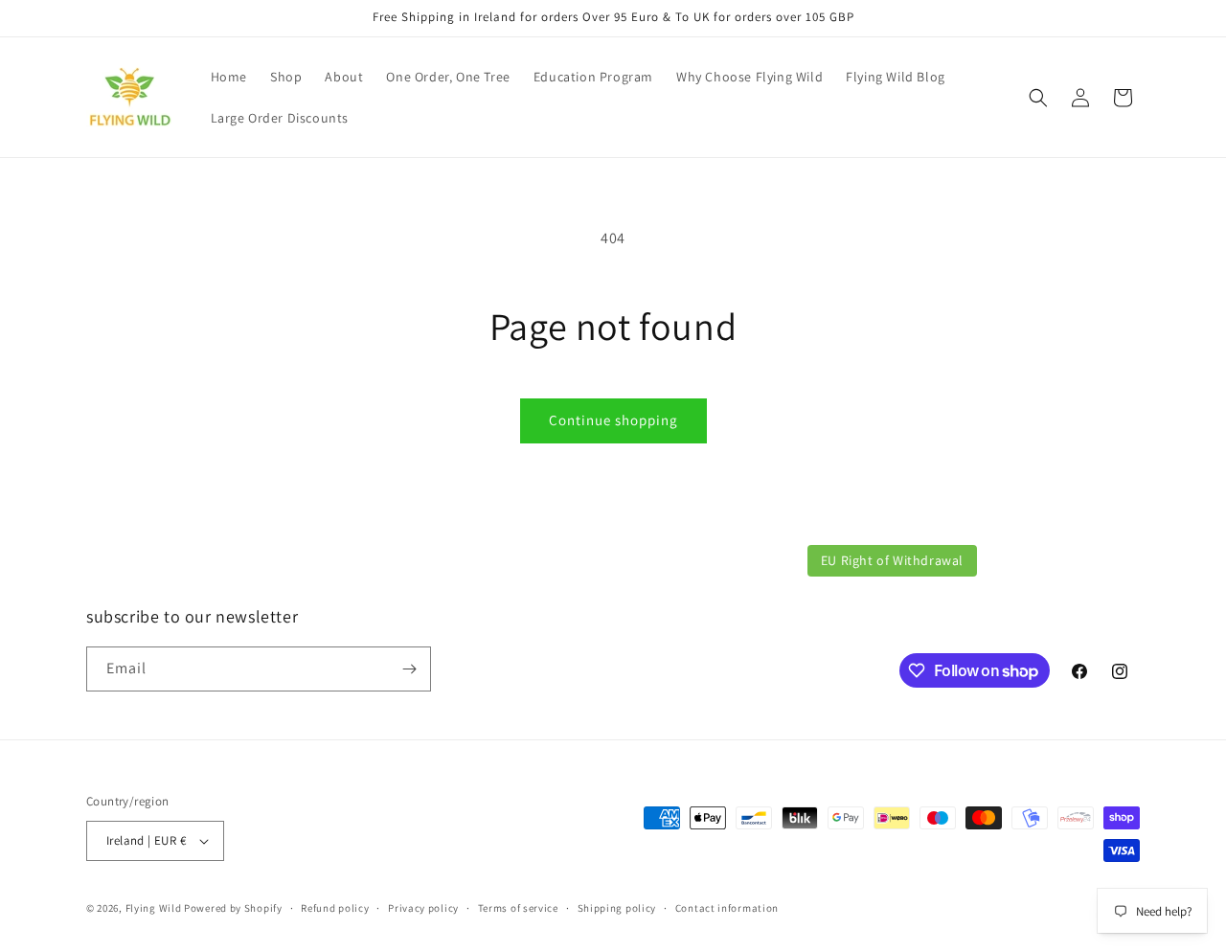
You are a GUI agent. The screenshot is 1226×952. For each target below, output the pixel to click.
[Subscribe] (409, 668)
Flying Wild (153, 908)
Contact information (727, 908)
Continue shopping (613, 420)
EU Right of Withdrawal (892, 560)
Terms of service (518, 908)
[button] (1038, 98)
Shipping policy (617, 908)
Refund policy (335, 908)
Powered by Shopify (233, 908)
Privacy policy (423, 908)
